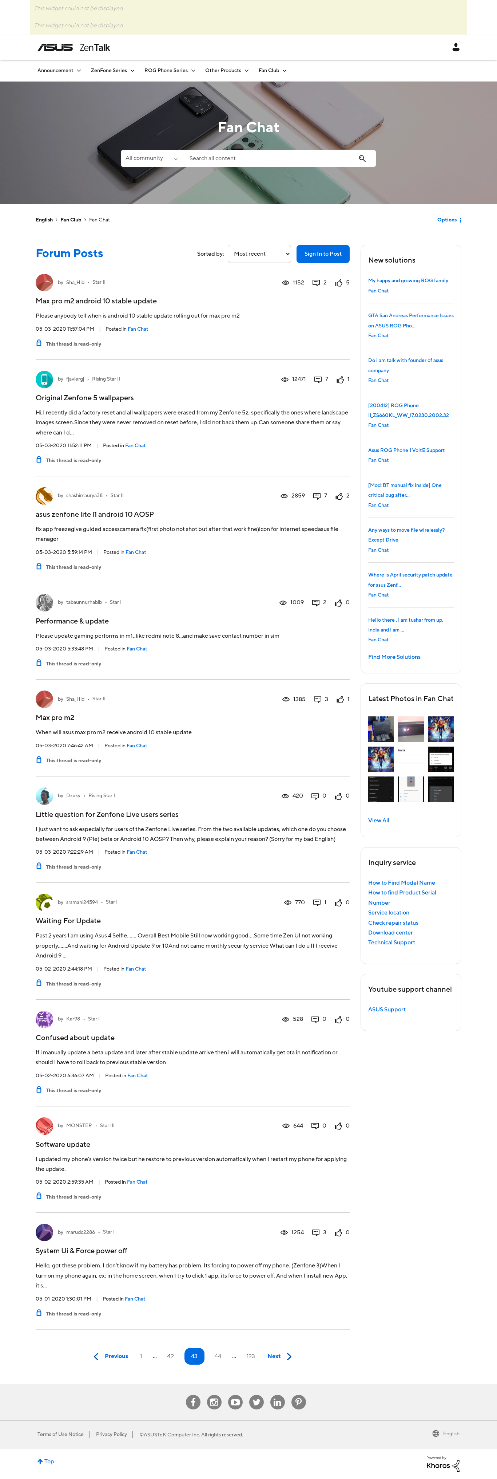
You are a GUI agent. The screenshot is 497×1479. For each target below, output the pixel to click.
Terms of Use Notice (60, 1434)
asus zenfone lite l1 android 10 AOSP (95, 514)
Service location (388, 912)
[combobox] (279, 158)
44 (218, 1356)
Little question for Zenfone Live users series (107, 814)
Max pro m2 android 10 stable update (96, 301)
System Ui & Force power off (81, 1251)
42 (170, 1356)
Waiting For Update (68, 921)
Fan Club (70, 220)
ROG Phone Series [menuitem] (166, 70)
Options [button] (447, 220)
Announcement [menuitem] (55, 70)
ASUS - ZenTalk (73, 47)
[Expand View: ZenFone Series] (132, 70)
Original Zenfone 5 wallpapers (85, 398)
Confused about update (75, 1038)
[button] (381, 729)
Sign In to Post (323, 253)
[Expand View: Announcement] (79, 70)
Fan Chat (138, 329)
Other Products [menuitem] (223, 70)
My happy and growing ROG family (408, 281)
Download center (390, 932)
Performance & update (72, 621)
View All (378, 820)
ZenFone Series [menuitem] (109, 70)
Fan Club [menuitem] (269, 70)
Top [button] (49, 1461)
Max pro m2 (55, 718)
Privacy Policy (111, 1434)
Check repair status (393, 923)
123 (251, 1356)
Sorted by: (210, 253)
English (44, 220)
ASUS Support (387, 1009)
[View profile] (44, 282)
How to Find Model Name (401, 882)
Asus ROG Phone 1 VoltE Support (406, 450)
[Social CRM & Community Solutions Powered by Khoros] (443, 1463)
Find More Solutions (394, 657)
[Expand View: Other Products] (246, 70)
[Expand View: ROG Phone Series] (193, 70)
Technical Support (391, 942)
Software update (63, 1144)
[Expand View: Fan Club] (284, 70)
